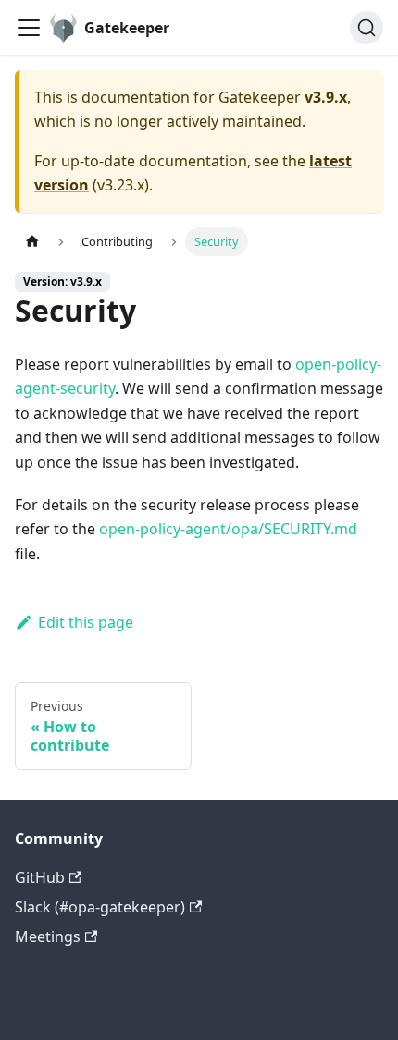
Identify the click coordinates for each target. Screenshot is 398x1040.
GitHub (40, 877)
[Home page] (32, 241)
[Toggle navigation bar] (29, 28)
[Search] (366, 27)
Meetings (48, 936)
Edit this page (85, 622)
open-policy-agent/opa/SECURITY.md (228, 529)
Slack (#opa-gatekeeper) (100, 907)
